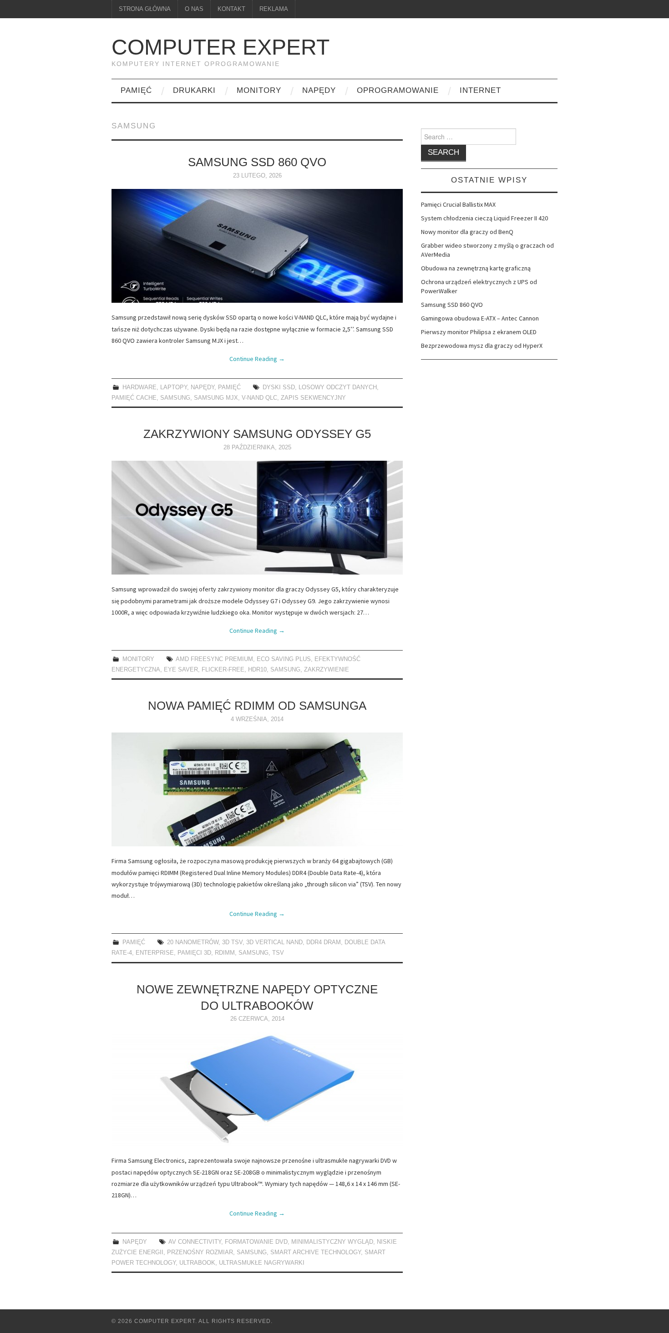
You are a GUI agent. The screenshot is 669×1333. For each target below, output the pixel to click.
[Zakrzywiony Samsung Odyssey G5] (257, 518)
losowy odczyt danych (338, 387)
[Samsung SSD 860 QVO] (257, 246)
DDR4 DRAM (323, 942)
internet (480, 90)
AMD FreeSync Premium (214, 659)
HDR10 (257, 669)
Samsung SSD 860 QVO (257, 162)
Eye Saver (181, 669)
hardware (139, 387)
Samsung (175, 398)
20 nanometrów (192, 942)
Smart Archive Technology (315, 1252)
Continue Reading (257, 359)
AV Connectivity (194, 1242)
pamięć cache (134, 398)
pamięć (136, 90)
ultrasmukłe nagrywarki (261, 1263)
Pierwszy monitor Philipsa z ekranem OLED (479, 332)
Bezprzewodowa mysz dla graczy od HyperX (481, 345)
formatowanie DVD (256, 1242)
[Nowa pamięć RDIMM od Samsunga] (257, 789)
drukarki (194, 90)
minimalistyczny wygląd (332, 1242)
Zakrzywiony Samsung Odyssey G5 (257, 433)
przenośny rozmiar (200, 1252)
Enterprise (155, 953)
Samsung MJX (216, 398)
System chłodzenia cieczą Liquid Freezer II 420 (484, 218)
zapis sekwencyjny (313, 398)
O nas (194, 9)
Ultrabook (197, 1263)
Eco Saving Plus (284, 659)
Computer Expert (220, 47)
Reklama (273, 9)
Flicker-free (223, 669)
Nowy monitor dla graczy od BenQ (467, 232)
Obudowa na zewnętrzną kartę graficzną (476, 268)
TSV (278, 953)
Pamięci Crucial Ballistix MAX (458, 204)
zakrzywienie (326, 669)
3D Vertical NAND (274, 942)
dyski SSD (279, 387)
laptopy (173, 387)
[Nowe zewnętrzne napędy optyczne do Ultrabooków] (257, 1089)
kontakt (231, 9)
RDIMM (225, 953)
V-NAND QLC (259, 398)
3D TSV (232, 942)
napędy (319, 90)
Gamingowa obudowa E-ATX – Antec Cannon (480, 318)
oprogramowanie (398, 90)
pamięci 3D (194, 953)
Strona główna (145, 9)
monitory (259, 90)
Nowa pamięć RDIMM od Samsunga (257, 705)
